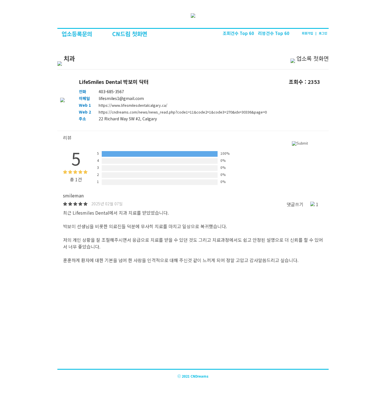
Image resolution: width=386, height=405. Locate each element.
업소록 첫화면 (312, 58)
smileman (73, 195)
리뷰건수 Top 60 (273, 33)
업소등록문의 (78, 34)
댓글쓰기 (295, 204)
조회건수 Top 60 (239, 33)
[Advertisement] (193, 326)
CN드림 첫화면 (129, 34)
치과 (68, 58)
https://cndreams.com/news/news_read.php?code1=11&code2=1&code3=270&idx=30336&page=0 (183, 112)
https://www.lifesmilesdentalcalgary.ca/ (133, 105)
